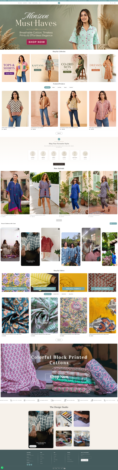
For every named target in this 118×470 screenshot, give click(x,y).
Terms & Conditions (70, 461)
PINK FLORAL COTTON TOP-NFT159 (95, 127)
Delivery (68, 457)
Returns (68, 456)
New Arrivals (42, 454)
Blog (54, 457)
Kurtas (41, 459)
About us (55, 454)
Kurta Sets (71, 87)
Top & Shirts (42, 457)
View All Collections (59, 164)
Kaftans (53, 87)
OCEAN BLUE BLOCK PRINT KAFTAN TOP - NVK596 (37, 215)
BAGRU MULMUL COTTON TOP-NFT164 (8, 127)
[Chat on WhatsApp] (2, 467)
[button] (111, 3)
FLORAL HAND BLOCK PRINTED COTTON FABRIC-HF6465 (99, 334)
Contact (55, 456)
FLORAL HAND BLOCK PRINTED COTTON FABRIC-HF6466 (70, 334)
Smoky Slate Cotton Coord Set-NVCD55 (94, 215)
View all (59, 219)
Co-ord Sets (59, 87)
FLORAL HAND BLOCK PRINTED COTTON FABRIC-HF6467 (41, 334)
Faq (54, 461)
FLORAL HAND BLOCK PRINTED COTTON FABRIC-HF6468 (11, 334)
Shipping (68, 454)
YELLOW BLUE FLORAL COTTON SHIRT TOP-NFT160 (69, 127)
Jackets (41, 461)
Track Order (55, 459)
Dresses (65, 87)
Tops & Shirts (47, 87)
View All (59, 133)
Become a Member (84, 460)
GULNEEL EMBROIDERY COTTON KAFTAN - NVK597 (8, 215)
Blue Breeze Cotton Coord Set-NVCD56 (64, 215)
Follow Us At (114, 223)
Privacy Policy (69, 459)
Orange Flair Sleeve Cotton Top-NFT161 (37, 127)
